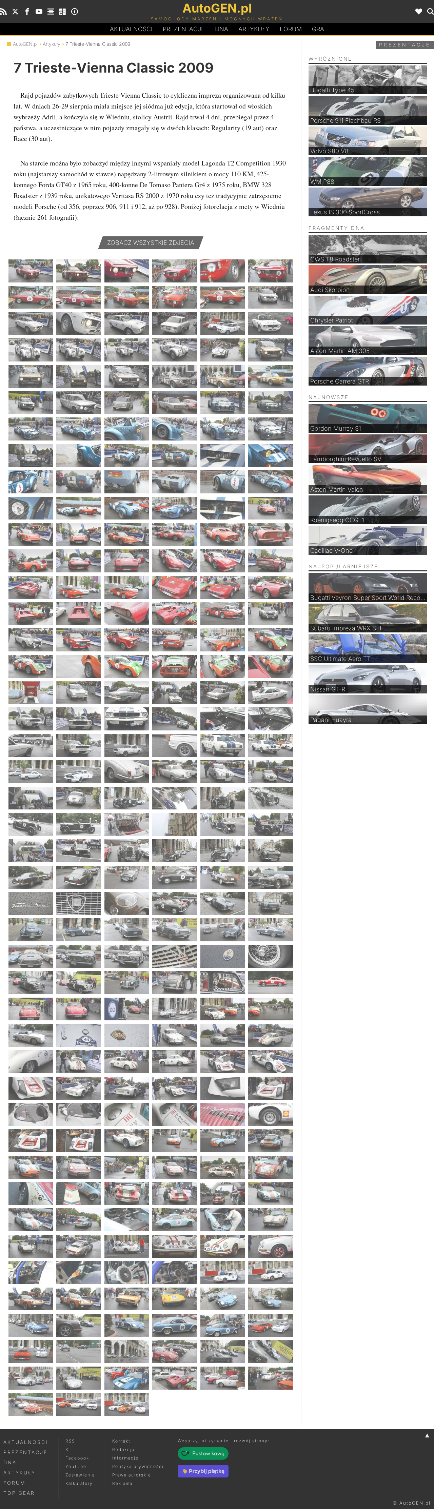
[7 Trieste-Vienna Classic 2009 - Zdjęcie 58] (174, 508)
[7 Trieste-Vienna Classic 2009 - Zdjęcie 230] (78, 1272)
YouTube (75, 1466)
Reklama (122, 1483)
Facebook (77, 1458)
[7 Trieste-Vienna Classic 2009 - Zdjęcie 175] (30, 1035)
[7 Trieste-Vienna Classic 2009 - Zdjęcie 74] (78, 587)
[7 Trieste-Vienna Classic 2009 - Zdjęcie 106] (174, 718)
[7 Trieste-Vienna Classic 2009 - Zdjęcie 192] (270, 1088)
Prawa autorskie (131, 1474)
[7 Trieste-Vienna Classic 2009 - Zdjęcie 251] (222, 1351)
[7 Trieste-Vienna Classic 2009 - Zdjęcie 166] (174, 982)
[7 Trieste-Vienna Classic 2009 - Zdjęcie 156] (270, 929)
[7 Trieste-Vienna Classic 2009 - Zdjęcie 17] (222, 323)
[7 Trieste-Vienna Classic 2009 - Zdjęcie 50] (78, 481)
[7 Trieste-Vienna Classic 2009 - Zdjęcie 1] (30, 270)
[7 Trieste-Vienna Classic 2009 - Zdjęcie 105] (126, 718)
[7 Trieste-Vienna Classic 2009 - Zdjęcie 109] (30, 745)
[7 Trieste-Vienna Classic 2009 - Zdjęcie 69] (126, 560)
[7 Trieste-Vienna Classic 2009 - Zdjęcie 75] (126, 587)
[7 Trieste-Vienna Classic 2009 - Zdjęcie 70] (174, 560)
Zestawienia (80, 1474)
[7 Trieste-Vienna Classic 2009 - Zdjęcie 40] (174, 428)
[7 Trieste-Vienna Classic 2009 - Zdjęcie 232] (174, 1272)
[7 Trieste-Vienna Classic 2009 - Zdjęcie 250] (174, 1351)
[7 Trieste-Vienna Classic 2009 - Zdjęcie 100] (174, 692)
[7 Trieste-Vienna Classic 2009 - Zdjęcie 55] (30, 508)
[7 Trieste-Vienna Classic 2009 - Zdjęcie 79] (30, 613)
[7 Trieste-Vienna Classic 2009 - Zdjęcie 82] (174, 613)
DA (221, 29)
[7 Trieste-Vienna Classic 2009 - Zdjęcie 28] (174, 376)
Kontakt (121, 1441)
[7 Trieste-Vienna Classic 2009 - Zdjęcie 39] (126, 428)
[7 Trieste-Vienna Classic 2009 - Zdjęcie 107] (222, 718)
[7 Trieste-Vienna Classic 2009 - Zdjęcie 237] (126, 1299)
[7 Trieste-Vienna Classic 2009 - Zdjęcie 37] (30, 428)
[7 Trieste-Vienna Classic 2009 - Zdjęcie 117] (126, 771)
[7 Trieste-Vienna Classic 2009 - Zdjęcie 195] (126, 1114)
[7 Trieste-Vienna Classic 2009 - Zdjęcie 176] (78, 1035)
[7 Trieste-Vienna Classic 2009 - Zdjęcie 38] (78, 428)
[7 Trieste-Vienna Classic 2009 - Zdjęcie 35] (222, 402)
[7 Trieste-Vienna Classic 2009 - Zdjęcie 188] (78, 1088)
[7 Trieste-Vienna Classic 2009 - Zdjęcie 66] (270, 534)
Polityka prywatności (138, 1466)
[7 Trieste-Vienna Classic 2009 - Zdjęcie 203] (222, 1140)
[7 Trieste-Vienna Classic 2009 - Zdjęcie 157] (30, 956)
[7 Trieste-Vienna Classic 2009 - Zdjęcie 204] (270, 1140)
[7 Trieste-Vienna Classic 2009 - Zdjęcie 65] (222, 534)
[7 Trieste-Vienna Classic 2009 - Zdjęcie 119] (222, 771)
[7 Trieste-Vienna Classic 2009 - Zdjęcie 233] (222, 1272)
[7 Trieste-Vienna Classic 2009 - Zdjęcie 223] (30, 1246)
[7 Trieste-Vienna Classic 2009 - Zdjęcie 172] (174, 1009)
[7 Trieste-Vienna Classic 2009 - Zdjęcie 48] (270, 455)
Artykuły (254, 29)
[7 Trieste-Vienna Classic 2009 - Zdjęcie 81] (126, 613)
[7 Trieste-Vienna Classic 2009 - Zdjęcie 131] (222, 824)
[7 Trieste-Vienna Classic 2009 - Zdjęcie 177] (126, 1035)
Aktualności (131, 29)
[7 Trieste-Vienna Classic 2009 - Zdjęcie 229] (30, 1272)
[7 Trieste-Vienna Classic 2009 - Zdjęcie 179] (222, 1035)
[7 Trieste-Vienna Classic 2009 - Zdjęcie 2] (78, 270)
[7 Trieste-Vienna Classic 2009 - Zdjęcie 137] (222, 850)
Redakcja (123, 1449)
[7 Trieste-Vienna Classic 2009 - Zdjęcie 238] (174, 1299)
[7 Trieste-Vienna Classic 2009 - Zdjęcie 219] (126, 1219)
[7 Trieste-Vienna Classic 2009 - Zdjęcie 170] (78, 1009)
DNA (10, 1462)
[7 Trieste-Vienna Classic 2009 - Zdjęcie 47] (222, 455)
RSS (70, 1441)
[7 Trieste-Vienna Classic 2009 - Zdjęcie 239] (222, 1299)
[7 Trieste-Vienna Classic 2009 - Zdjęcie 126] (270, 798)
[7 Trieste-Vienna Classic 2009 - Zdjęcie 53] (222, 481)
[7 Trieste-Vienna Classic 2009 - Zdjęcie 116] (78, 771)
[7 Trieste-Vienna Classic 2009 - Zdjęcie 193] (30, 1114)
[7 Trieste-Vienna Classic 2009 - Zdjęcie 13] (30, 323)
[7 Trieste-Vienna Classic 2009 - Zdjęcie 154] (174, 929)
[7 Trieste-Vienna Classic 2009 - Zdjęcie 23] (222, 349)
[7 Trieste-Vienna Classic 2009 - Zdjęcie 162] (270, 956)
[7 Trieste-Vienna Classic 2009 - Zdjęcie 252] (270, 1351)
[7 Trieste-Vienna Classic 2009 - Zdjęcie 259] (30, 1404)
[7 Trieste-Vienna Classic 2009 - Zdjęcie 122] (78, 798)
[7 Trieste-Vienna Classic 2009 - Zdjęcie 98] (78, 692)
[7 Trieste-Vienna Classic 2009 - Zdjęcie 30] (270, 376)
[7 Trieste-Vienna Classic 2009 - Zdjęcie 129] (126, 824)
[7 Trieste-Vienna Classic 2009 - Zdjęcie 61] (30, 534)
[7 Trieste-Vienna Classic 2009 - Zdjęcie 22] (174, 349)
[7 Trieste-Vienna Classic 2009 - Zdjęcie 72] (270, 560)
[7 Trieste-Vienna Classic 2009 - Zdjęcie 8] (78, 297)
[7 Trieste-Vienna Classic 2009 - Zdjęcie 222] (270, 1219)
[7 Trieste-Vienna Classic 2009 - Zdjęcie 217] (30, 1219)
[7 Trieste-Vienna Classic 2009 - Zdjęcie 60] (270, 508)
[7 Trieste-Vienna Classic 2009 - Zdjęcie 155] (222, 929)
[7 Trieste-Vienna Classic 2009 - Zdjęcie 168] (270, 982)
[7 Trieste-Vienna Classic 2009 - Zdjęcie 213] (126, 1193)
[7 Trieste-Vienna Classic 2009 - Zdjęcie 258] (270, 1378)
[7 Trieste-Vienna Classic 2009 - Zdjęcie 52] (174, 481)
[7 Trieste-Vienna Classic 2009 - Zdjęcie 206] (78, 1167)
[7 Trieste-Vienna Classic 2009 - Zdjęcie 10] (174, 297)
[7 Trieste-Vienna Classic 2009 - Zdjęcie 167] (222, 982)
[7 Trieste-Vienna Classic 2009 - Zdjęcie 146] (78, 903)
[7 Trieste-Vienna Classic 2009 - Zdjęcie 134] (78, 850)
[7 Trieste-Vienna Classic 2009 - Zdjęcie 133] (30, 850)
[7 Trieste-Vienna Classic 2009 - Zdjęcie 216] (270, 1193)
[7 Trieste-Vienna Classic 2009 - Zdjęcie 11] (222, 297)
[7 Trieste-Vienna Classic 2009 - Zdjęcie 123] (126, 798)
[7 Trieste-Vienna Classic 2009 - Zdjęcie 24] (270, 349)
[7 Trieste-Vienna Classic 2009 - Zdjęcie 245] (222, 1325)
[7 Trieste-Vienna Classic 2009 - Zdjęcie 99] (126, 692)
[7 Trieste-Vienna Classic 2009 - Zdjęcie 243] (126, 1325)
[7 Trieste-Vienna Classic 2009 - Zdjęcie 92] (78, 666)
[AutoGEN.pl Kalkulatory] (62, 11)
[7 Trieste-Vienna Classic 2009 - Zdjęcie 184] (174, 1061)
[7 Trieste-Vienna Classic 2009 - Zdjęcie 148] (174, 903)
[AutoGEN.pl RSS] (3, 11)
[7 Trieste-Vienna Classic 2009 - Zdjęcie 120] (270, 771)
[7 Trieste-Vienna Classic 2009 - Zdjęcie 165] (126, 982)
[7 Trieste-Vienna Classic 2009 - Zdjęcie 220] (174, 1219)
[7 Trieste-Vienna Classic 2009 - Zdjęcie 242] (78, 1325)
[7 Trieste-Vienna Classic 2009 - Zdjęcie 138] (270, 850)
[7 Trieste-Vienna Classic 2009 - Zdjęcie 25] (30, 376)
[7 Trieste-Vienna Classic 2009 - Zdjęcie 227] (222, 1246)
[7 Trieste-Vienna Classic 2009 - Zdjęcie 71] (222, 560)
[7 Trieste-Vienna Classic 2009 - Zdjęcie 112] (174, 745)
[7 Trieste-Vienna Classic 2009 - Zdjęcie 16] (174, 323)
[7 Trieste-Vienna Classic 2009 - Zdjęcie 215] (222, 1193)
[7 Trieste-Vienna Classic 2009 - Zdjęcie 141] (126, 877)
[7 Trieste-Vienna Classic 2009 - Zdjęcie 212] (78, 1193)
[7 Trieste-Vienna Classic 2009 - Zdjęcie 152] (78, 929)
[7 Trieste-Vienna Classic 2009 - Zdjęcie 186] (270, 1061)
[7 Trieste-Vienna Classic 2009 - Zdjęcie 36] (270, 402)
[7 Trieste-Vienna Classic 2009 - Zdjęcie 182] (78, 1061)
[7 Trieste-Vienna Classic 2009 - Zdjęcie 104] (78, 718)
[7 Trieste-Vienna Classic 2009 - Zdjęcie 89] (222, 639)
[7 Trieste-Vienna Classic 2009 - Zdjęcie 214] (174, 1193)
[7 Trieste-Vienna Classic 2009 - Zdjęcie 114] (270, 745)
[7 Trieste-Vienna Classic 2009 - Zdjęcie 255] (126, 1378)
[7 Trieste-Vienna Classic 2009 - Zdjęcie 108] (270, 718)
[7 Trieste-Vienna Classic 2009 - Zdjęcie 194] (78, 1114)
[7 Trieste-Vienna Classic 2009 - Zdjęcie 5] (222, 270)
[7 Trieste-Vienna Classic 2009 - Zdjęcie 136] (174, 850)
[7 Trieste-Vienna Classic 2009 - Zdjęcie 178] (174, 1035)
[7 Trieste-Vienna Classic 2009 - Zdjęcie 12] (270, 297)
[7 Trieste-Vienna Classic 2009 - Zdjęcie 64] (174, 534)
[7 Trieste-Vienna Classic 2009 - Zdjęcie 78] (270, 587)
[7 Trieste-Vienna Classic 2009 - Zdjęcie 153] (126, 929)
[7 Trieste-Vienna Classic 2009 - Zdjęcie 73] (30, 587)
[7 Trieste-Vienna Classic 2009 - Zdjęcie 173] (222, 1009)
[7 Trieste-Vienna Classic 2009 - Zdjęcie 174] (270, 1009)
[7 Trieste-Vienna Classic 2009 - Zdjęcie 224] (78, 1246)
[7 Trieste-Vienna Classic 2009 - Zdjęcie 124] (174, 798)
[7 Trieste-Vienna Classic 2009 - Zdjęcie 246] (270, 1325)
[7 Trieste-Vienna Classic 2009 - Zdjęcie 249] (126, 1351)
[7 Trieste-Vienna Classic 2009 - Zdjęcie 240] (270, 1299)
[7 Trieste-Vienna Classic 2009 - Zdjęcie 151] (30, 929)
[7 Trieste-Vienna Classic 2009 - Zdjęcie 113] (222, 745)
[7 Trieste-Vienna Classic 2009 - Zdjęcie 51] (126, 481)
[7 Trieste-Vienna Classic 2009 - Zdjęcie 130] (174, 824)
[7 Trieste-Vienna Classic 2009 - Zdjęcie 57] (126, 508)
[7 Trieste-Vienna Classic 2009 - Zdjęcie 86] (78, 639)
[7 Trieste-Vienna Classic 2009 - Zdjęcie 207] (126, 1167)
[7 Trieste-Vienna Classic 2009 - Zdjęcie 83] (222, 613)
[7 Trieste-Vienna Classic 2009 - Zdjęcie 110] (78, 745)
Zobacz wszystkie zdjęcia (150, 242)
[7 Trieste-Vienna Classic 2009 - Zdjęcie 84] (270, 613)
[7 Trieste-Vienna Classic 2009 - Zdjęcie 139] (30, 877)
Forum (291, 29)
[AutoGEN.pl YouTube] (39, 11)
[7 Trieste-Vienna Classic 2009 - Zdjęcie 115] (30, 771)
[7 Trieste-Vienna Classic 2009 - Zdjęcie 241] (30, 1325)
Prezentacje (184, 29)
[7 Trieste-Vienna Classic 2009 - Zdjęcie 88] (174, 639)
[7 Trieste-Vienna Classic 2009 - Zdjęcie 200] (78, 1140)
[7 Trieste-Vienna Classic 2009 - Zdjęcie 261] (126, 1404)
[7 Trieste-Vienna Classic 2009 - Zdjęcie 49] (30, 481)
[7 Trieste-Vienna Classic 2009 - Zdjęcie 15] (126, 323)
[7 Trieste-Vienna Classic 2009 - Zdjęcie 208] (174, 1167)
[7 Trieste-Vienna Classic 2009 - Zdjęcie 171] (126, 1009)
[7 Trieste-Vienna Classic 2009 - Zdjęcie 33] (126, 402)
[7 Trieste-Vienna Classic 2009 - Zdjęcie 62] (78, 534)
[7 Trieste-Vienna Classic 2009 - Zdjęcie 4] (174, 270)
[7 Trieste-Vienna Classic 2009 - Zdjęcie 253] (30, 1378)
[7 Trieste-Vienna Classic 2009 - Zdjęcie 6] (270, 270)
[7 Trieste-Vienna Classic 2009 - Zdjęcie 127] (30, 824)
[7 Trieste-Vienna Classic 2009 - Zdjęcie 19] (30, 349)
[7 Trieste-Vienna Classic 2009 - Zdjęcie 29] (222, 376)
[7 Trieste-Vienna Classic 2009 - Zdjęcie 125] (222, 798)
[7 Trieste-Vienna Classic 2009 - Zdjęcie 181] (30, 1061)
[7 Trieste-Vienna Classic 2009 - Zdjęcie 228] (270, 1246)
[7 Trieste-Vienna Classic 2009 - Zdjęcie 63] (126, 534)
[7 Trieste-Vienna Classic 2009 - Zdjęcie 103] (30, 718)
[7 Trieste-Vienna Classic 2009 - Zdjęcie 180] (270, 1035)
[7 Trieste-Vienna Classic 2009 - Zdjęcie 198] (270, 1114)
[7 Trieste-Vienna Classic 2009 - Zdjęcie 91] (30, 666)
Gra (318, 29)
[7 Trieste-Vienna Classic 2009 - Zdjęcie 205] (30, 1167)
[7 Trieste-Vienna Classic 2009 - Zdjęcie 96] (270, 666)
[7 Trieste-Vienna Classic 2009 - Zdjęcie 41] (222, 428)
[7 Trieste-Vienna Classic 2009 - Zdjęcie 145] (30, 903)
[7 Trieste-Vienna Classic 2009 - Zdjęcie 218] (78, 1219)
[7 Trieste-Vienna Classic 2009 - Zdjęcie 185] (222, 1061)
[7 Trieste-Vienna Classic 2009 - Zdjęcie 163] (30, 982)
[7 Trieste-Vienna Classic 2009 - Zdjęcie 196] (174, 1114)
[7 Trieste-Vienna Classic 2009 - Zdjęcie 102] (270, 692)
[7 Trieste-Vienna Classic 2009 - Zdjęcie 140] (78, 877)
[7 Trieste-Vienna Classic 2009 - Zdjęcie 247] (30, 1351)
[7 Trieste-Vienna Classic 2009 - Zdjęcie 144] (270, 877)
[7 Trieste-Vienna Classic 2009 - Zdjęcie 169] (30, 1009)
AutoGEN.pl (25, 44)
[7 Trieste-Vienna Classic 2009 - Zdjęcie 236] (78, 1299)
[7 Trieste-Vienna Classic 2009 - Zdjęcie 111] (126, 745)
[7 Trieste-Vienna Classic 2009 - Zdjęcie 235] (30, 1299)
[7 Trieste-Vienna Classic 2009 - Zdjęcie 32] (78, 402)
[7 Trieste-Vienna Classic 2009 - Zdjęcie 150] (270, 903)
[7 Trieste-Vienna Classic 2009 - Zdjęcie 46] (174, 455)
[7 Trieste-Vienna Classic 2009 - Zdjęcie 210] (270, 1167)
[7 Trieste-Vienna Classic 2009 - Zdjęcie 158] (78, 956)
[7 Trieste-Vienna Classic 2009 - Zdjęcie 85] (30, 639)
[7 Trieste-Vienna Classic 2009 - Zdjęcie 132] (270, 824)
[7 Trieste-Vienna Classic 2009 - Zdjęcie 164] (78, 982)
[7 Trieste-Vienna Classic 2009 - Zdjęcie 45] (126, 455)
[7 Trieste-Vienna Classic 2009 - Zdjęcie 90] (270, 639)
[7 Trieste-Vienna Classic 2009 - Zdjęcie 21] (126, 349)
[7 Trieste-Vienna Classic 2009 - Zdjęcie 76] (174, 587)
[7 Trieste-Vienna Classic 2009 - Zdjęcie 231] (126, 1272)
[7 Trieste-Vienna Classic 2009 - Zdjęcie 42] (270, 428)
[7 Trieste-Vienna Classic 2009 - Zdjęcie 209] (222, 1167)
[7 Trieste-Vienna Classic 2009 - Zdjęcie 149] (222, 903)
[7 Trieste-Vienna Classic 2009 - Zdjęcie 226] (174, 1246)
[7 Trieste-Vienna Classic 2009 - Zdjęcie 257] (222, 1378)
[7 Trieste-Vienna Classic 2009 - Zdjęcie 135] (126, 850)
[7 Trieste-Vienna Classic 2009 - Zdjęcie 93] (126, 666)
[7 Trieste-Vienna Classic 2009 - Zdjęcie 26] (78, 376)
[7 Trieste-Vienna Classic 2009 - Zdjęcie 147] (126, 903)
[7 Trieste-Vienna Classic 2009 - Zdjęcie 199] (30, 1140)
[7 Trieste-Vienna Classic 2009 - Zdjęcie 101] (222, 692)
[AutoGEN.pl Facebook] (27, 11)
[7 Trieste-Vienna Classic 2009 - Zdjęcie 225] (126, 1246)
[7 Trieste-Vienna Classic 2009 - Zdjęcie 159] (126, 956)
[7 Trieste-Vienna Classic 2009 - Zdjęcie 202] (174, 1140)
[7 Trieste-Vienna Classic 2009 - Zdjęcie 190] (174, 1088)
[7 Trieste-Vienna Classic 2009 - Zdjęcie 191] (222, 1088)
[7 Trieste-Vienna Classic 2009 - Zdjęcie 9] (126, 297)
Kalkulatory (79, 1483)
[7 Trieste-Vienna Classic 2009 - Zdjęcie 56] (78, 508)
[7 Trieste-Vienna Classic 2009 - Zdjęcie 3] (126, 270)
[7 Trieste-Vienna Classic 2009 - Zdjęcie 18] (270, 323)
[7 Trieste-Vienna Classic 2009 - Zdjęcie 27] (126, 376)
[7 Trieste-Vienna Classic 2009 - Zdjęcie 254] (78, 1378)
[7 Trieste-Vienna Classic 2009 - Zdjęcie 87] (126, 639)
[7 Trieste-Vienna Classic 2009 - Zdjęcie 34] (174, 402)
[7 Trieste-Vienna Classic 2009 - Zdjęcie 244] (174, 1325)
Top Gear (19, 1493)
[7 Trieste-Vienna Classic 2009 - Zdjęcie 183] (126, 1061)
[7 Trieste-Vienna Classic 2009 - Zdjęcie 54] (270, 481)
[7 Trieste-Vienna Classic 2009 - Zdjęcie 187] (30, 1088)
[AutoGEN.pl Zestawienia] (50, 11)
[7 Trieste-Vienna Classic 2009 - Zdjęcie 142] (174, 877)
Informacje (125, 1458)
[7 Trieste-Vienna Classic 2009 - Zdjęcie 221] (222, 1219)
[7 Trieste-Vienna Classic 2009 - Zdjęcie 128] (78, 824)
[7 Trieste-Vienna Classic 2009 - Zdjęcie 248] (78, 1351)
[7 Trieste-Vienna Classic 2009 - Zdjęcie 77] (222, 587)
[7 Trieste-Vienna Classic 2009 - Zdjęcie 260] (78, 1404)
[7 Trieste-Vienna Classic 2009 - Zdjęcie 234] (270, 1272)
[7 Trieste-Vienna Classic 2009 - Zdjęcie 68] (78, 560)
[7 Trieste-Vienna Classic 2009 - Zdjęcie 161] (222, 956)
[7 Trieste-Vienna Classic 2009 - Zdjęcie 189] (126, 1088)
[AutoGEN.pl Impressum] (74, 11)
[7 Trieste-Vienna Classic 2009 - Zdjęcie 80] (78, 613)
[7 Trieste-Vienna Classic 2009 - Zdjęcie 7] (30, 297)
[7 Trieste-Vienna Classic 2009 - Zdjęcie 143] (222, 877)
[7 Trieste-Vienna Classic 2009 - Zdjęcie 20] (78, 349)
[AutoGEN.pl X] (15, 11)
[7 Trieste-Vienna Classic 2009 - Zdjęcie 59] (222, 508)
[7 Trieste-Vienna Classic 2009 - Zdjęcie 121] (30, 798)
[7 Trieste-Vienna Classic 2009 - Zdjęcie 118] (174, 771)
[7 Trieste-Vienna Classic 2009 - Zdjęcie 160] (174, 956)
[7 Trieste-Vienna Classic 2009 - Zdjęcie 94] (174, 666)
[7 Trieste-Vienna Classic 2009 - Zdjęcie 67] (30, 560)
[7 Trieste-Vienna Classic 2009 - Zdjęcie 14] (78, 323)
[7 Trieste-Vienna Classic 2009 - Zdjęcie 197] (222, 1114)
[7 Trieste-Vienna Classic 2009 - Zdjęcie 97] (30, 692)
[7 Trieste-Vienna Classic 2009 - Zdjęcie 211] (30, 1193)
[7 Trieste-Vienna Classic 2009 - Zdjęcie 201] (126, 1140)
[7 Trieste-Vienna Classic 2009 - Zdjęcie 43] (30, 455)
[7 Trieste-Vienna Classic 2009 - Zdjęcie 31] (30, 402)
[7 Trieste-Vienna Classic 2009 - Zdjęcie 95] (222, 666)
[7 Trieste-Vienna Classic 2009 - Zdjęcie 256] (174, 1378)
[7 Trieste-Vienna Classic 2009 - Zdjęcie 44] (78, 455)
